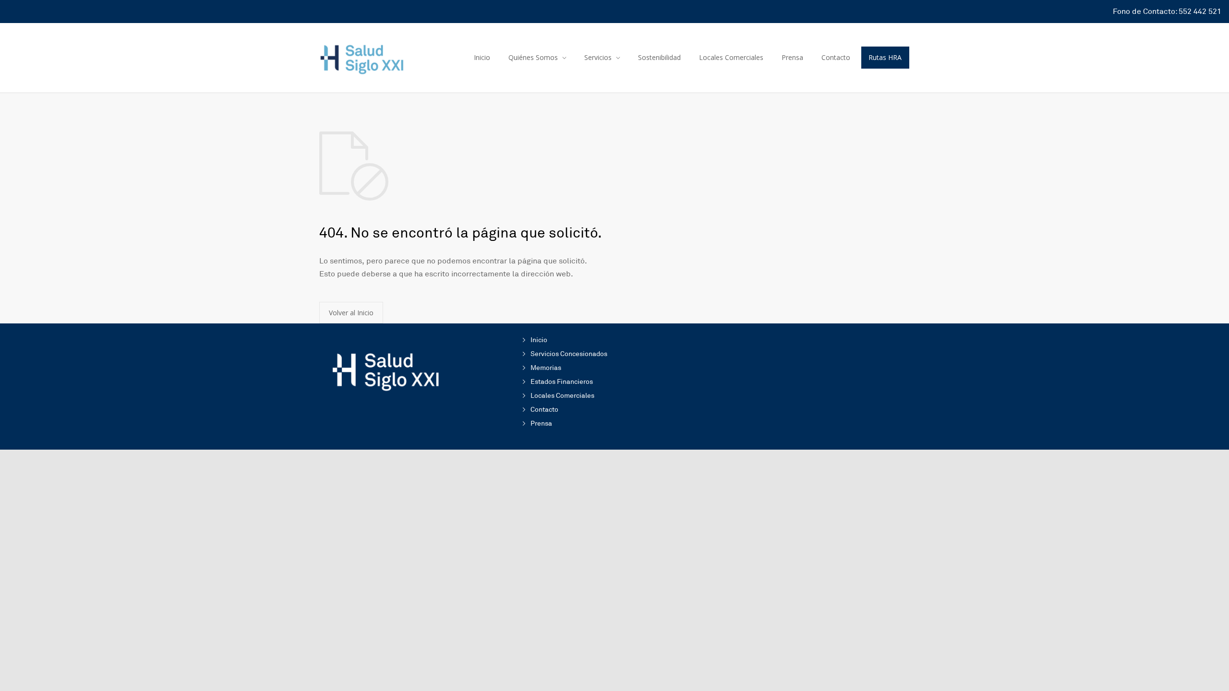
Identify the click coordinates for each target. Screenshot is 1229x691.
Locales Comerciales (731, 57)
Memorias (545, 368)
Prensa (792, 57)
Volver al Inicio (351, 312)
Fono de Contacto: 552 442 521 (1167, 11)
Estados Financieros (561, 382)
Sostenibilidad (659, 57)
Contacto (835, 57)
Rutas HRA (885, 57)
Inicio (482, 57)
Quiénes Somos (533, 57)
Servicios (598, 57)
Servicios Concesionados (568, 354)
